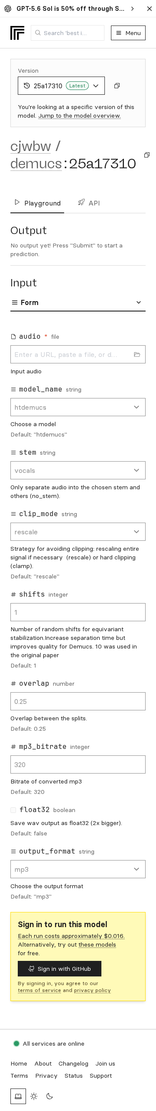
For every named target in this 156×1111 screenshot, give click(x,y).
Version (28, 70)
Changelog (73, 1063)
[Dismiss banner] (149, 8)
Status (74, 1075)
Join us (105, 1063)
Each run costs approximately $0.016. (71, 936)
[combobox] (67, 33)
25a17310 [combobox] (59, 85)
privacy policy (92, 990)
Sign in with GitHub (64, 969)
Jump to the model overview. (79, 115)
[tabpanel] (78, 613)
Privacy (46, 1075)
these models (97, 944)
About (43, 1063)
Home (18, 1063)
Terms (19, 1075)
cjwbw (30, 146)
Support (101, 1075)
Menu (133, 33)
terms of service (39, 990)
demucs (36, 163)
